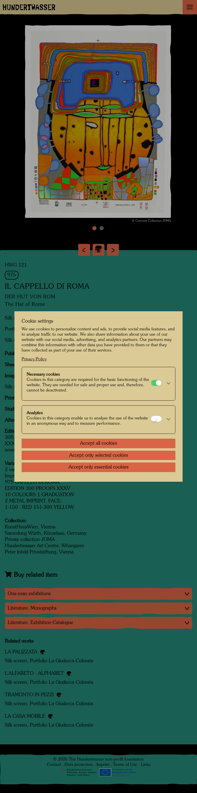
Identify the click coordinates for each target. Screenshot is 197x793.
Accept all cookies (98, 443)
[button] (167, 383)
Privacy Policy (34, 359)
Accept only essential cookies (98, 467)
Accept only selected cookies (98, 455)
